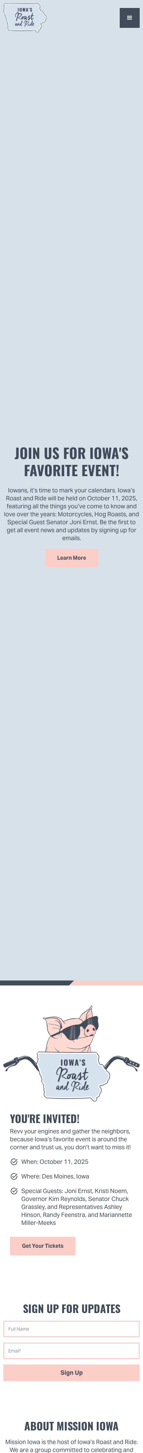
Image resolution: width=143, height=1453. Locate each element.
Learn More (71, 557)
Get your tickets (43, 1245)
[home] (25, 17)
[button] (130, 18)
